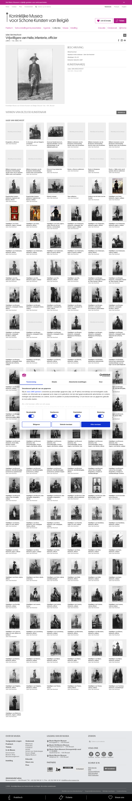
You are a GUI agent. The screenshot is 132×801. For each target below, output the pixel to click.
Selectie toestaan (66, 424)
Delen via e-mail (124, 40)
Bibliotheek (29, 744)
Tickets (121, 21)
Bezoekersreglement (12, 756)
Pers (20, 7)
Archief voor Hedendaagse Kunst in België (34, 752)
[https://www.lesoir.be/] (68, 767)
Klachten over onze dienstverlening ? (72, 791)
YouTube (97, 757)
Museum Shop (10, 754)
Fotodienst (28, 747)
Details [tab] (54, 382)
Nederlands (108, 7)
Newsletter (111, 769)
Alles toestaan (96, 424)
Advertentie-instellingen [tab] (77, 382)
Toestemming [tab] (31, 382)
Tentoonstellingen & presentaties (28, 28)
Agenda (46, 28)
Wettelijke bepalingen (109, 791)
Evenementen (29, 7)
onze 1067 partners (34, 392)
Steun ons (29, 762)
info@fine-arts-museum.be (70, 780)
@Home (122, 28)
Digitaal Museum (30, 755)
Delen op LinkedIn (121, 40)
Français (116, 7)
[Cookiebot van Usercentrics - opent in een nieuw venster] (101, 375)
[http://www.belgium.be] (58, 769)
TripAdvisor (110, 757)
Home (7, 7)
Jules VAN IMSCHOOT (76, 70)
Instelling (73, 28)
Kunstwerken (124, 35)
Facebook (91, 757)
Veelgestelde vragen (14, 741)
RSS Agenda (92, 768)
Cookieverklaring (121, 791)
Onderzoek (112, 28)
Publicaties (28, 746)
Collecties (56, 28)
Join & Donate (106, 21)
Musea (65, 28)
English (124, 7)
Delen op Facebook (118, 40)
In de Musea (10, 750)
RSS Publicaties (93, 775)
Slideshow (121, 112)
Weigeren (36, 424)
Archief (27, 749)
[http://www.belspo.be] (50, 769)
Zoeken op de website (36, 7)
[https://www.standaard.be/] (80, 769)
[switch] (54, 416)
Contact (14, 7)
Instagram (104, 757)
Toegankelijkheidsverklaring (93, 791)
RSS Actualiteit (93, 773)
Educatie (101, 28)
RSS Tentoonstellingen (94, 770)
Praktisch (9, 28)
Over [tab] (101, 382)
